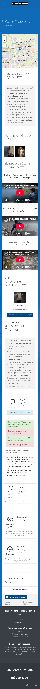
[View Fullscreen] (4, 45)
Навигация (19, 622)
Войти (20, 631)
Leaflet (36, 67)
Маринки (20, 305)
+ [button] (4, 37)
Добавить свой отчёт (20, 637)
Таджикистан (7, 25)
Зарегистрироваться (20, 634)
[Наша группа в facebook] (31, 685)
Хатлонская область (20, 590)
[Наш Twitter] (27, 685)
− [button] (4, 40)
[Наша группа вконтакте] (35, 685)
